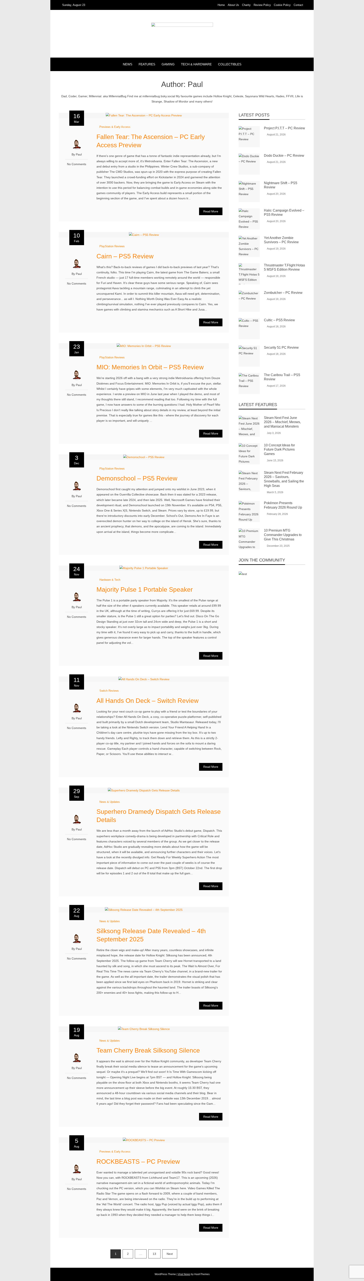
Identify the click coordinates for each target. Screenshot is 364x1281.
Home (221, 5)
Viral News (184, 1274)
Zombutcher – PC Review (283, 292)
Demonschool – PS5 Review (136, 478)
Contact (298, 5)
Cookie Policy (282, 5)
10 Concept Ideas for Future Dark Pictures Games (279, 449)
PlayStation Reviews (112, 246)
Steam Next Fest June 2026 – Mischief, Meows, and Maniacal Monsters (282, 422)
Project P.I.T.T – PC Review (284, 128)
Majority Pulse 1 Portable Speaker (144, 589)
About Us (233, 5)
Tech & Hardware (196, 64)
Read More (210, 211)
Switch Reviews (109, 690)
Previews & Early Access (114, 126)
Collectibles (229, 64)
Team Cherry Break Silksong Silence (148, 1050)
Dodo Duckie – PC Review (284, 155)
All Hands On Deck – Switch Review (147, 700)
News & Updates (109, 801)
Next (170, 1253)
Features (147, 64)
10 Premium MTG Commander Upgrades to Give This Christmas (283, 535)
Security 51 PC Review (281, 347)
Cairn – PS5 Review (125, 256)
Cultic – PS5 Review (279, 320)
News (127, 64)
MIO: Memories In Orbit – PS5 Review (150, 367)
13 (154, 1253)
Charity (246, 5)
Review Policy (262, 5)
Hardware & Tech (109, 579)
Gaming (168, 64)
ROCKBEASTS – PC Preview (138, 1161)
